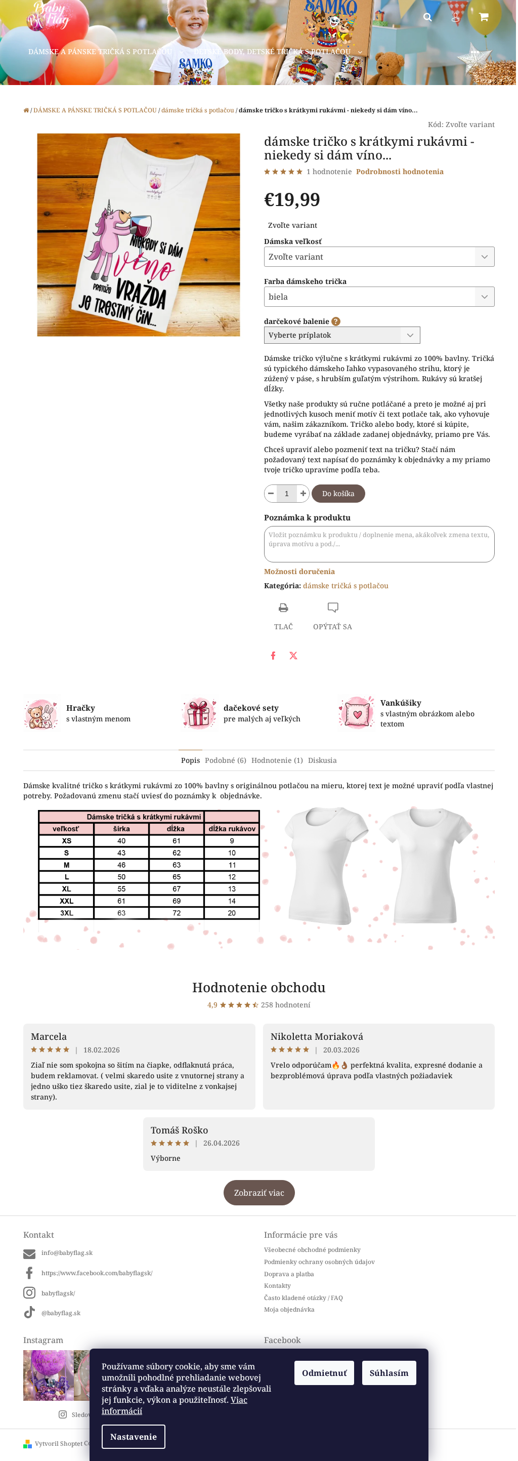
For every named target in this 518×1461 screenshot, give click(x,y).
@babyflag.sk (60, 1313)
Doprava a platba (289, 1274)
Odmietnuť (324, 1372)
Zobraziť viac (259, 1192)
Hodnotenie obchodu (259, 987)
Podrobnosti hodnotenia (400, 171)
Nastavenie (133, 1436)
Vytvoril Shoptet (58, 1443)
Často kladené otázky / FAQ (303, 1297)
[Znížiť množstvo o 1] (271, 493)
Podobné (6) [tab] (225, 760)
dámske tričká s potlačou (345, 585)
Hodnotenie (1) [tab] (277, 760)
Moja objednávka (289, 1309)
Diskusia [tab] (322, 760)
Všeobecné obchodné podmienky (312, 1249)
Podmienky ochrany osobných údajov (319, 1261)
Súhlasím (389, 1372)
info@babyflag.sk (67, 1252)
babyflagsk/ (58, 1293)
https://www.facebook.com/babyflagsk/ (96, 1273)
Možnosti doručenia (299, 571)
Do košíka (338, 493)
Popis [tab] (190, 760)
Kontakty (277, 1285)
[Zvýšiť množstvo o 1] (303, 493)
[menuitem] (106, 52)
